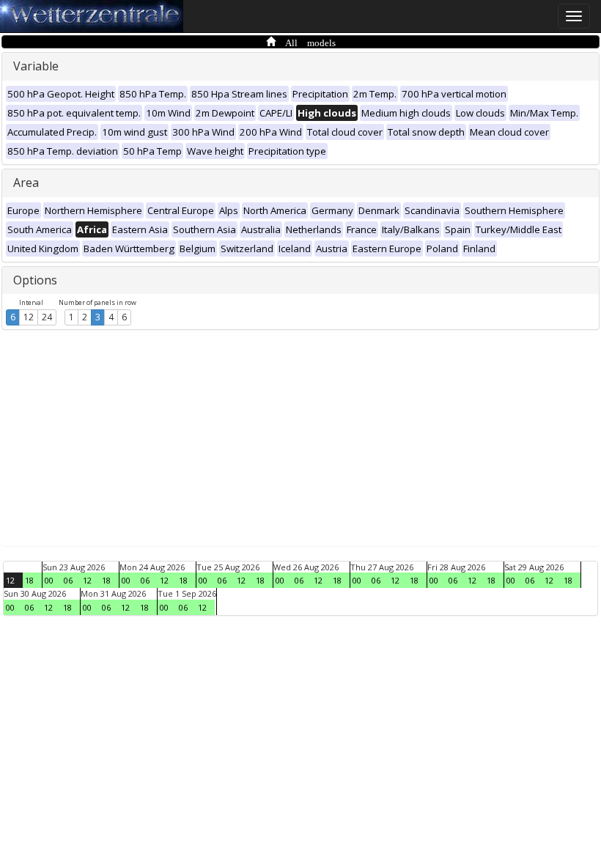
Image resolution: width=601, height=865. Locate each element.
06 (68, 580)
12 (28, 317)
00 (49, 580)
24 (47, 317)
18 (29, 580)
